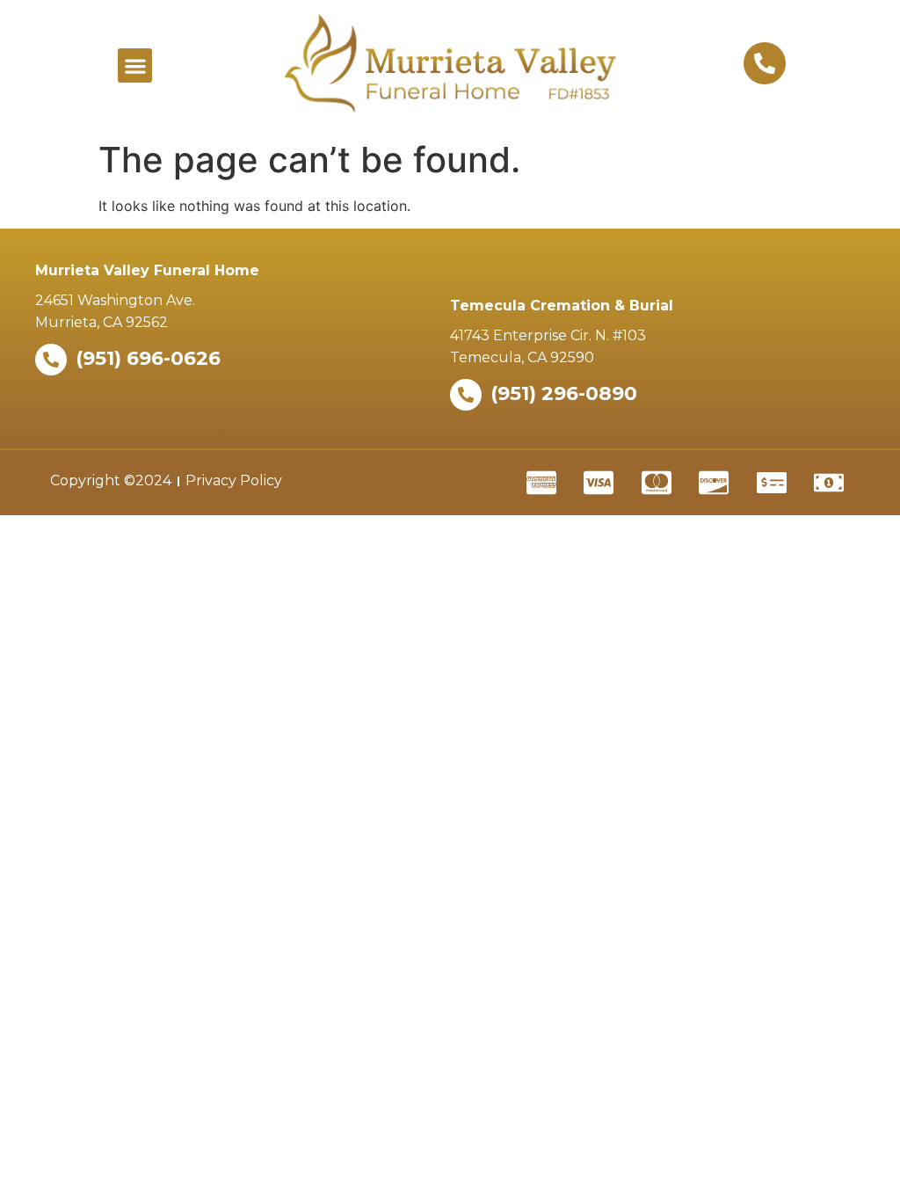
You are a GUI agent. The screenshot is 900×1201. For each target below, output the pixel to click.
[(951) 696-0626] (51, 359)
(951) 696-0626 (148, 358)
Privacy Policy (233, 480)
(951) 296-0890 (563, 393)
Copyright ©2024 (110, 480)
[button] (135, 65)
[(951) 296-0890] (466, 395)
